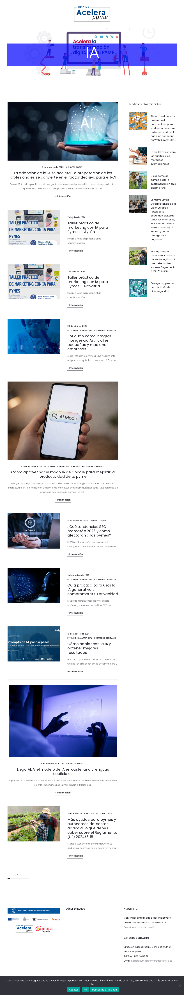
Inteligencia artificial (79, 330)
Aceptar (73, 989)
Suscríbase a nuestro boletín (139, 927)
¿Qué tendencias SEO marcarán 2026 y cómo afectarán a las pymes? (89, 531)
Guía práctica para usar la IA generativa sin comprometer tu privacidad (92, 589)
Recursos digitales (105, 330)
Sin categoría (74, 167)
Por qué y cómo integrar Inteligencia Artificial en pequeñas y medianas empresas (89, 343)
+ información (63, 196)
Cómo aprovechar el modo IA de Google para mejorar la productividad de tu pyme (63, 474)
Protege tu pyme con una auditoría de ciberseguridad (163, 287)
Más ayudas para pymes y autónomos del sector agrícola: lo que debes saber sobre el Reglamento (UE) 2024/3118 (92, 828)
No (85, 989)
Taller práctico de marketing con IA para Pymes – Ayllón (87, 227)
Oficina (75, 466)
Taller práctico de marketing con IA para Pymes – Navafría (87, 282)
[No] (179, 985)
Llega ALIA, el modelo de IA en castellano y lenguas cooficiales (63, 771)
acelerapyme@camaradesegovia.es (151, 960)
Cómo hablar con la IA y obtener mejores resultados (89, 648)
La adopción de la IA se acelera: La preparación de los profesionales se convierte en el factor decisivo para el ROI (63, 175)
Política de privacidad (104, 989)
